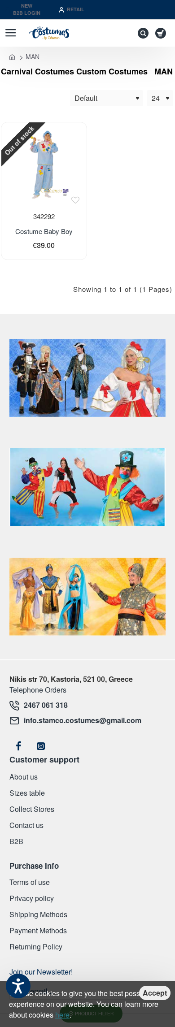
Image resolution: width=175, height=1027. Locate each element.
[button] (75, 200)
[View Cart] (162, 33)
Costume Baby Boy (44, 231)
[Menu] (10, 33)
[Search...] (141, 33)
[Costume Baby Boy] (43, 164)
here (62, 1015)
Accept (155, 993)
